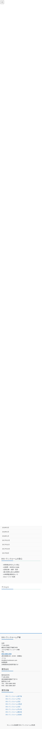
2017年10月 (6, 549)
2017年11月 (6, 544)
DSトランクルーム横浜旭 (14, 712)
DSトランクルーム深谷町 (14, 714)
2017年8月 (5, 553)
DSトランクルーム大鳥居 (14, 704)
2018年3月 (5, 527)
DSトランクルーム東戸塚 (14, 696)
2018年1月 (5, 536)
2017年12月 (6, 540)
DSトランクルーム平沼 (13, 699)
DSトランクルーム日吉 (13, 701)
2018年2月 (5, 532)
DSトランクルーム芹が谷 (14, 709)
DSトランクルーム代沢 (13, 707)
